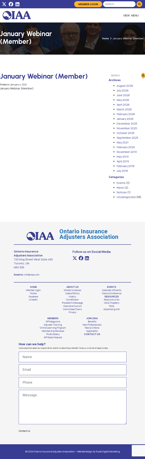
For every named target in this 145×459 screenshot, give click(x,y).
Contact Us (92, 334)
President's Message (72, 302)
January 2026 (125, 119)
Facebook (33, 296)
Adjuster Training (53, 324)
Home (105, 38)
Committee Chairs (72, 309)
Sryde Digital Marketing (108, 451)
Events (121, 183)
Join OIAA (92, 318)
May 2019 (123, 156)
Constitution (72, 299)
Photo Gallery (53, 334)
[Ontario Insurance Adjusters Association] (17, 15)
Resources (112, 296)
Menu (135, 15)
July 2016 (122, 171)
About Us (72, 287)
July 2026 (123, 90)
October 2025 (125, 133)
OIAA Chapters (111, 302)
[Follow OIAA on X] (4, 4)
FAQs (111, 306)
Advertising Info (111, 309)
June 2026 (123, 95)
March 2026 (124, 109)
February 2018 (125, 166)
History (72, 296)
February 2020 (126, 147)
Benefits (92, 321)
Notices (122, 192)
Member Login (88, 4)
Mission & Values (72, 290)
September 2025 (127, 137)
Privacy (72, 312)
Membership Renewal (53, 331)
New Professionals (92, 324)
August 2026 (125, 85)
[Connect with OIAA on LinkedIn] (17, 4)
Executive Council (72, 306)
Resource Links (111, 299)
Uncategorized (126, 197)
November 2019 (127, 152)
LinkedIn (33, 299)
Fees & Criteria (92, 327)
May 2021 (123, 142)
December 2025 (127, 123)
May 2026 (123, 100)
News (120, 187)
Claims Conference (111, 293)
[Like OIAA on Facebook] (11, 4)
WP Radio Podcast (53, 337)
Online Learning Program (53, 327)
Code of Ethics (72, 293)
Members (52, 318)
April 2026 (123, 104)
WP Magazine (53, 321)
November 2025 (127, 128)
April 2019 (123, 161)
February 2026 (126, 114)
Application (92, 331)
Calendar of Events (111, 290)
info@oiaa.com (31, 274)
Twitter (33, 293)
